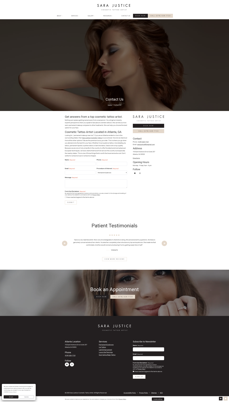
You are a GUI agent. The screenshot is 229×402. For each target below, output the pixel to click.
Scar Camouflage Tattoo (107, 355)
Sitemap (154, 393)
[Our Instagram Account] (140, 173)
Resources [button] (107, 16)
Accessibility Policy (130, 393)
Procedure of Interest (108, 168)
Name (70, 160)
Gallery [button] (91, 16)
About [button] (59, 16)
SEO (161, 393)
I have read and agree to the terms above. (80, 197)
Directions (136, 158)
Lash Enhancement (105, 350)
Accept (11, 397)
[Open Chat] (226, 399)
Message (71, 177)
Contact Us (125, 16)
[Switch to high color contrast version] (221, 399)
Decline (26, 397)
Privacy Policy (96, 195)
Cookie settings (158, 399)
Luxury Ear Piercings (106, 352)
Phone (102, 160)
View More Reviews (114, 259)
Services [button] (74, 16)
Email (70, 168)
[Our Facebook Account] (135, 173)
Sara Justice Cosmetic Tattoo (92, 138)
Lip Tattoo (102, 347)
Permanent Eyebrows (106, 345)
